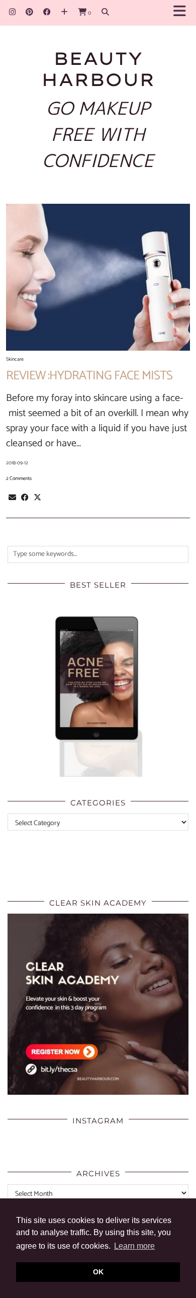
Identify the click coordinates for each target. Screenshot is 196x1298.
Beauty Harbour (98, 69)
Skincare (15, 359)
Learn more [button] (134, 1246)
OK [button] (98, 1272)
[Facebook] (47, 12)
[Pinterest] (29, 12)
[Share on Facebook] (25, 497)
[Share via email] (12, 497)
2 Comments (19, 478)
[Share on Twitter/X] (37, 497)
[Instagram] (12, 12)
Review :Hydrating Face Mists (89, 375)
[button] (182, 13)
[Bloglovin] (64, 12)
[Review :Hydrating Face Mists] (98, 277)
